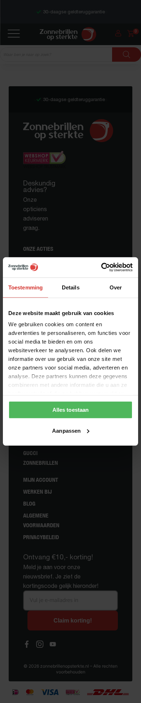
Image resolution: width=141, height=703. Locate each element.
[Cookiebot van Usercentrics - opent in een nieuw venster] (101, 267)
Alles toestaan (70, 410)
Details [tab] (71, 287)
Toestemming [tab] (25, 287)
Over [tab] (116, 287)
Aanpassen (66, 431)
